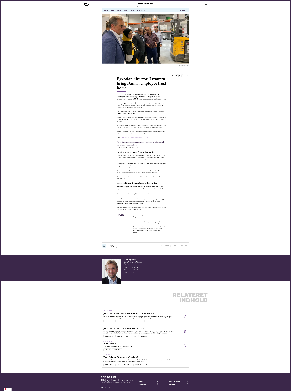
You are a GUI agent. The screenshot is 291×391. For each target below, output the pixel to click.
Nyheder (126, 10)
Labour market (165, 246)
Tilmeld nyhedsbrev (116, 10)
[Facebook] (106, 387)
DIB (124, 75)
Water (147, 364)
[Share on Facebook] (183, 75)
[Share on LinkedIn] (179, 75)
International (109, 321)
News (128, 75)
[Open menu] (206, 4)
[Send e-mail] (176, 75)
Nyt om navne (141, 10)
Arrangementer (107, 311)
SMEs (118, 321)
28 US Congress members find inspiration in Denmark (134, 137)
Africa (174, 246)
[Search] (201, 4)
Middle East (184, 246)
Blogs (133, 10)
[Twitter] (109, 387)
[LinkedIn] (102, 387)
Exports (126, 321)
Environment (127, 364)
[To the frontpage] (86, 4)
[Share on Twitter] (187, 75)
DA (7, 389)
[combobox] (8, 389)
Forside (106, 10)
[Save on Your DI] (172, 75)
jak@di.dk (133, 272)
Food (133, 321)
